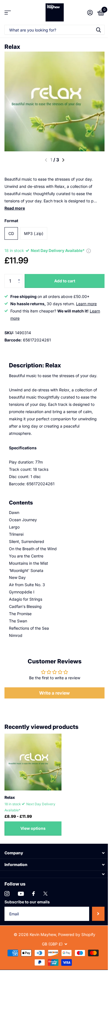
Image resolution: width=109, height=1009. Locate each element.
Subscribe (98, 914)
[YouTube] (21, 894)
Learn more (86, 303)
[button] (20, 276)
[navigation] (63, 160)
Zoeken (98, 30)
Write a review (54, 693)
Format (11, 220)
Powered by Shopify (76, 934)
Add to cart (64, 280)
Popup (88, 250)
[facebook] (33, 893)
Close (54, 852)
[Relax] (32, 762)
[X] (45, 894)
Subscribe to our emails (27, 901)
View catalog (7, 12)
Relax (9, 797)
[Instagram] (7, 893)
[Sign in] (90, 12)
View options (33, 828)
